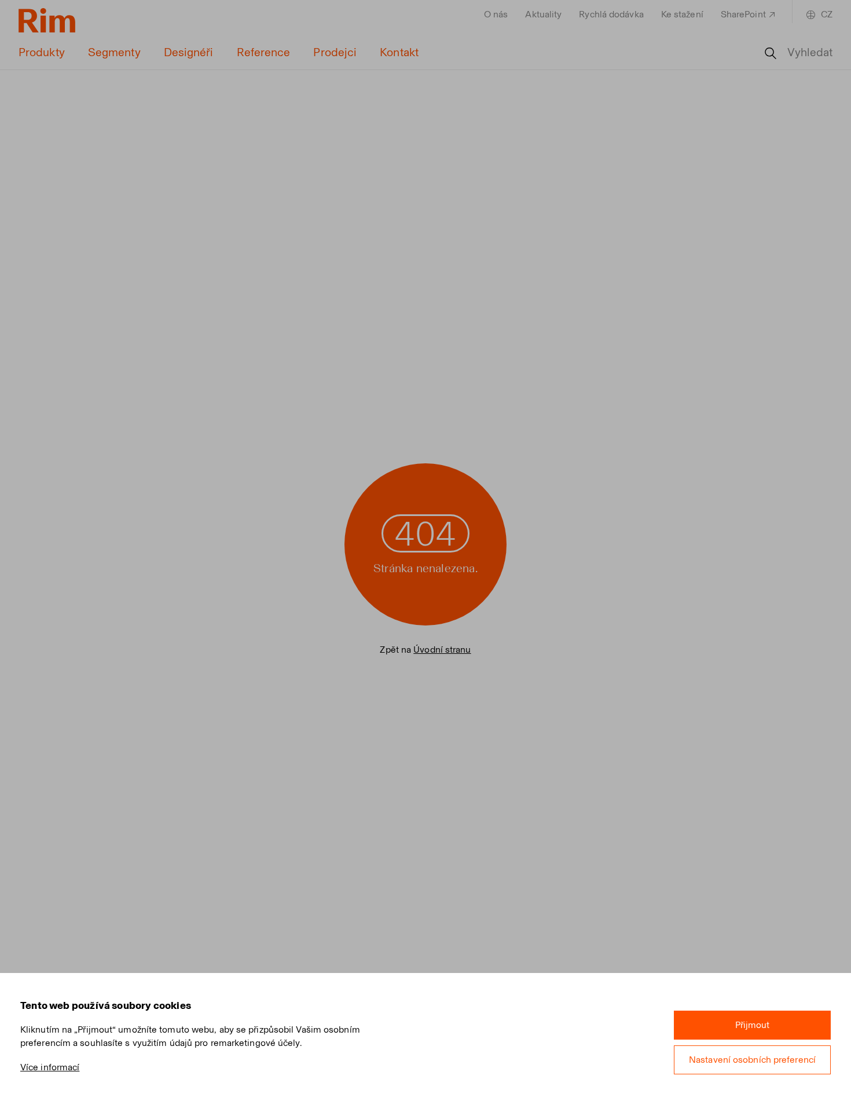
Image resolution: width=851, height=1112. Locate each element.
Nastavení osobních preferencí (752, 1059)
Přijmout (752, 1024)
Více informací (49, 1067)
